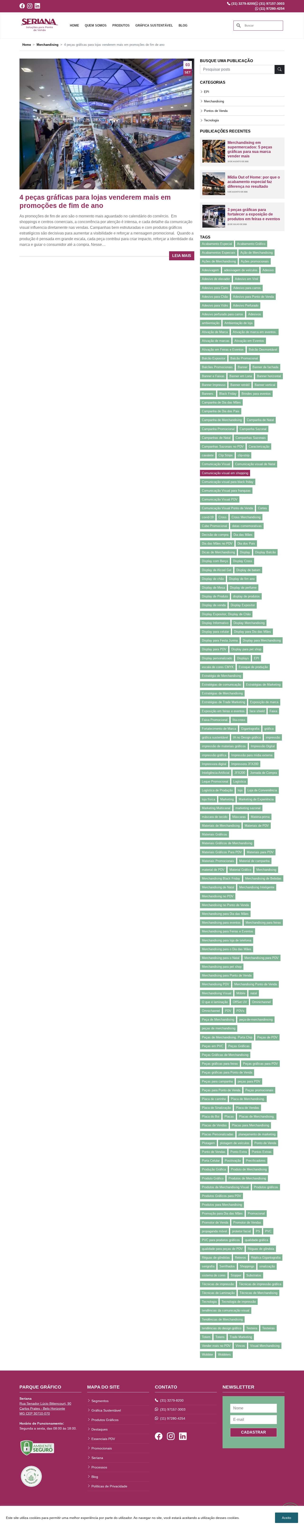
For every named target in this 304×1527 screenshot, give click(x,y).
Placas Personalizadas (217, 1134)
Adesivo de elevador (216, 279)
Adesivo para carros (247, 288)
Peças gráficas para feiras (220, 1063)
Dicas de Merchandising (218, 552)
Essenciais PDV (103, 1439)
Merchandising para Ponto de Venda (227, 975)
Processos (99, 1467)
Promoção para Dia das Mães (222, 1213)
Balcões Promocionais (217, 367)
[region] (152, 1516)
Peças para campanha (217, 1081)
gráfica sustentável (215, 737)
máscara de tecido (214, 817)
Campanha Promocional (218, 429)
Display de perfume (243, 587)
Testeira (251, 1328)
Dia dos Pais (246, 543)
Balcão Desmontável (263, 349)
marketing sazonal (248, 808)
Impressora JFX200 (244, 764)
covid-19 (208, 517)
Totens (220, 1337)
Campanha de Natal (260, 420)
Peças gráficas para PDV (260, 1063)
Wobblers (224, 1354)
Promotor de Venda (215, 1222)
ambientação (210, 323)
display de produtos (246, 596)
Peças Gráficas (239, 1046)
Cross (222, 517)
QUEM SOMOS (96, 25)
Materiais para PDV (260, 852)
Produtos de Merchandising (247, 1178)
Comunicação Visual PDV (220, 499)
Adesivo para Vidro (215, 305)
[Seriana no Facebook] (23, 6)
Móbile (240, 993)
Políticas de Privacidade (109, 1486)
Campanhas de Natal (216, 438)
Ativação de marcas (215, 341)
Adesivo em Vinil (246, 279)
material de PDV (213, 869)
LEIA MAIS (181, 256)
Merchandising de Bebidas (263, 878)
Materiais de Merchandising (221, 825)
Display (245, 552)
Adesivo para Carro (215, 288)
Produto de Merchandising (249, 1169)
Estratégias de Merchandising (222, 693)
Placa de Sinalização (216, 1108)
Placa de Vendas (247, 1108)
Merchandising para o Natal (220, 958)
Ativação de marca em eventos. (255, 332)
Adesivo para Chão (215, 296)
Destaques (99, 1429)
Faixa (273, 711)
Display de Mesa (213, 587)
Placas (229, 1116)
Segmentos (100, 1401)
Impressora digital (214, 764)
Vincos (240, 1346)
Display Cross (242, 561)
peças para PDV (249, 1081)
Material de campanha (254, 861)
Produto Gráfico (212, 1178)
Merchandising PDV (215, 984)
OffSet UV (240, 1002)
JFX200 (239, 773)
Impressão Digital (263, 746)
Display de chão (213, 579)
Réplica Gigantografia (265, 1257)
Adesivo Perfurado (245, 305)
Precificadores (256, 1160)
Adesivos (254, 314)
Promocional (256, 1213)
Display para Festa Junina (220, 640)
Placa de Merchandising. (248, 1099)
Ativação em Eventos (249, 341)
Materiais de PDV (257, 825)
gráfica (269, 728)
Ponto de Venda (265, 1143)
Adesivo (268, 270)
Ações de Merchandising (219, 261)
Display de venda (214, 605)
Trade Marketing (241, 1337)
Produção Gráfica (214, 1169)
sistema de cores (214, 1275)
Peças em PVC (212, 1046)
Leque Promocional (215, 781)
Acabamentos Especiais (218, 252)
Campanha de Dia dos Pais (220, 411)
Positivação (233, 1160)
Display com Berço (215, 561)
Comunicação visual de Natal (255, 464)
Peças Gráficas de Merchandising (225, 1055)
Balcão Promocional (244, 358)
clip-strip (243, 455)
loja (240, 790)
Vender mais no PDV (216, 1346)
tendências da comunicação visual (225, 1310)
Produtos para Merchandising (222, 1204)
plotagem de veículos (234, 1143)
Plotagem (208, 1143)
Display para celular (215, 631)
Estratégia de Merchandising (221, 676)
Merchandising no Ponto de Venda (225, 905)
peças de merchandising (218, 1028)
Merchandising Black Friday (221, 878)
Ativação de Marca (215, 332)
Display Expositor (243, 605)
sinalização (267, 1266)
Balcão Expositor (213, 358)
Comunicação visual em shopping (225, 473)
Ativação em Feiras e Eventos (223, 349)
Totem (206, 1337)
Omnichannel (211, 1011)
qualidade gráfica (256, 1240)
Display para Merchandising (262, 640)
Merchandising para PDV (261, 958)
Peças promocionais (259, 1090)
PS (258, 1231)
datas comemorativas (247, 526)
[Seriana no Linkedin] (38, 6)
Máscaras (239, 817)
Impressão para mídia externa (251, 755)
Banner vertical (265, 385)
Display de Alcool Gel (216, 570)
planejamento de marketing (257, 1134)
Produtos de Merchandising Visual (225, 1187)
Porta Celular (211, 1160)
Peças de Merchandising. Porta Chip (227, 1037)
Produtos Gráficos (105, 1420)
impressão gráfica (214, 755)
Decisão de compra (215, 535)
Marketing (227, 799)
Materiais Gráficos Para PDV (222, 852)
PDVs (240, 1011)
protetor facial (241, 1231)
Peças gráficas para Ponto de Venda (227, 1072)
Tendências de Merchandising (222, 1319)
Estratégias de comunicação (221, 684)
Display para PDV (214, 649)
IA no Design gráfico (247, 737)
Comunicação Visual (216, 464)
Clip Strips (225, 455)
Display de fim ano (242, 579)
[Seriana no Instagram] (31, 6)
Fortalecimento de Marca (219, 728)
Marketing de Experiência (256, 799)
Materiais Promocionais (218, 861)
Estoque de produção (253, 667)
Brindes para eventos (256, 393)
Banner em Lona (240, 376)
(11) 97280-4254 (172, 1418)
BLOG (183, 25)
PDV (228, 1011)
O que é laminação (215, 1002)
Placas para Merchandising (250, 1125)
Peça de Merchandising (218, 1019)
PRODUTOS (121, 25)
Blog (94, 1477)
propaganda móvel (214, 1231)
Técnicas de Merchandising (258, 1293)
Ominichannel (261, 1002)
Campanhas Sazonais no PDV (223, 446)
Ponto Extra (238, 1152)
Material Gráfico (240, 869)
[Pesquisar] (280, 69)
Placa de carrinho (214, 1099)
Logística (239, 781)
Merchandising (47, 44)
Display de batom (248, 570)
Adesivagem (210, 270)
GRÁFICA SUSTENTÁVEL (154, 25)
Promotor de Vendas (247, 1222)
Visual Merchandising (265, 1346)
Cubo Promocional (214, 526)
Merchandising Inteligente (256, 887)
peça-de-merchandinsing (256, 1019)
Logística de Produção (217, 790)
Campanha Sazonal (253, 429)
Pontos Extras (261, 1152)
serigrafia (208, 1266)
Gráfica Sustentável (106, 1410)
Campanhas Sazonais (251, 438)
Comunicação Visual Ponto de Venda (227, 508)
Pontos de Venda (215, 111)
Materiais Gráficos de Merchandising (227, 843)
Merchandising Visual (216, 993)
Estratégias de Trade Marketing (223, 702)
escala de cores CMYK (218, 667)
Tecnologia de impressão (239, 1301)
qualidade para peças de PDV (222, 1249)
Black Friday (228, 393)
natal (253, 993)
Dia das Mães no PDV (217, 543)
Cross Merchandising (246, 517)
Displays (243, 658)
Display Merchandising (249, 623)
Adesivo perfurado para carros (222, 314)
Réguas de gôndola (261, 1249)
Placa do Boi (210, 1116)
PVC (268, 1231)
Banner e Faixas (213, 376)
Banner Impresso (213, 385)
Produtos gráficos (266, 1187)
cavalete (208, 455)
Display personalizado (217, 658)
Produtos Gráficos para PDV (221, 1196)
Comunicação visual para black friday (227, 482)
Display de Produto (215, 596)
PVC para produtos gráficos (221, 1240)
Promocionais (101, 1448)
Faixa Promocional (215, 720)
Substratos (253, 1275)
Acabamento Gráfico (251, 244)
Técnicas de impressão (218, 1284)
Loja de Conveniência (262, 790)
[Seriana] (39, 23)
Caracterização (259, 446)
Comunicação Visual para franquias (226, 490)
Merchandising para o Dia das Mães (226, 949)
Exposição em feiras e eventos (223, 711)
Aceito (286, 1518)
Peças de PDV (267, 1037)
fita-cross (239, 720)
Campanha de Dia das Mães (221, 402)
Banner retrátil (240, 385)
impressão (273, 737)
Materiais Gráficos (214, 834)
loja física (208, 799)
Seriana (97, 1458)
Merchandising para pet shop (222, 966)
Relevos (240, 1257)
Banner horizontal (269, 376)
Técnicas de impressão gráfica (260, 1284)
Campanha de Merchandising (222, 420)
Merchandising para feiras (263, 922)
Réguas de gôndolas (216, 1257)
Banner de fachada (265, 367)
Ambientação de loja (238, 323)
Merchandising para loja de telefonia (226, 940)
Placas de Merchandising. (257, 1116)
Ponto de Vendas (213, 1152)
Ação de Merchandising (256, 252)
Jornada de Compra (263, 773)
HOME (74, 25)
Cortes (262, 508)
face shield (257, 711)
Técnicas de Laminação (218, 1293)
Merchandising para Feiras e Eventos (227, 931)
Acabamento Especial (217, 244)
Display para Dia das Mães (252, 631)
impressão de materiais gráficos (224, 746)
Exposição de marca (264, 702)
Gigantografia (250, 728)
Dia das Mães (242, 535)
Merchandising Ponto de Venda (255, 984)
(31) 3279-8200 (171, 1400)
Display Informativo (215, 623)
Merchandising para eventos (221, 922)
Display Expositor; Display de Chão (226, 614)
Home (26, 44)
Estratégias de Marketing (263, 684)
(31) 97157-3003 (172, 1409)
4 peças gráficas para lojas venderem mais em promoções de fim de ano (95, 201)
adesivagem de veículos (240, 270)
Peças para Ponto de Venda (221, 1090)
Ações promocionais (255, 261)
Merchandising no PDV (217, 896)
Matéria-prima (260, 817)
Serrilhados (227, 1266)
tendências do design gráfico (221, 1328)
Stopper (236, 1275)
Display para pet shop (246, 649)
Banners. (208, 393)
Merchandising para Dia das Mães (225, 914)
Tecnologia (211, 120)
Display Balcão (265, 552)
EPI (206, 92)
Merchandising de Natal (218, 887)
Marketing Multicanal (216, 808)
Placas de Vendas (214, 1125)
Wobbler (207, 1354)
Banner (242, 367)
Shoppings (247, 1266)
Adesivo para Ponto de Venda (253, 296)
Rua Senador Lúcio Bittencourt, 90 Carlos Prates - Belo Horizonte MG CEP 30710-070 (45, 1408)
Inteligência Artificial (215, 773)
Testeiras (268, 1328)
